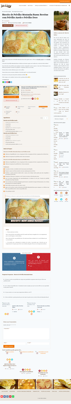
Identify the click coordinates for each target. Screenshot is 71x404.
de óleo (8, 125)
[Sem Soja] (10, 362)
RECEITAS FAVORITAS (65, 1)
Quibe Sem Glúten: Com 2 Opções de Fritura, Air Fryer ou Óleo (9, 366)
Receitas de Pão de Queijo (6, 11)
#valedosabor (11, 261)
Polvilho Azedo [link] (40, 59)
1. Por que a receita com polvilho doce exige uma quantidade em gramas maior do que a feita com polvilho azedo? (25, 280)
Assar (32, 92)
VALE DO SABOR (22, 5)
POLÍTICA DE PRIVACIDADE (64, 391)
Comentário (7, 328)
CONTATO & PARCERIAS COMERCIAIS (58, 5)
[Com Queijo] (33, 99)
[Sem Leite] (12, 360)
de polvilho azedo (10, 129)
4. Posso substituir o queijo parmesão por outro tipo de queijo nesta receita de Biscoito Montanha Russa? (27, 297)
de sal (12, 127)
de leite (8, 124)
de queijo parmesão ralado (13, 131)
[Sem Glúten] (38, 99)
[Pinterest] (7, 82)
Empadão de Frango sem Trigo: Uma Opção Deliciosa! (64, 164)
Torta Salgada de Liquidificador (26, 371)
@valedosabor (7, 264)
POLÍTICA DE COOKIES (45, 391)
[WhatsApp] (3, 82)
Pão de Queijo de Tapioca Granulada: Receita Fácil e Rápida (64, 174)
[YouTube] (2, 396)
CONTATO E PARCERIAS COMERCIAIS (24, 391)
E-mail (29, 342)
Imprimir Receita (7, 25)
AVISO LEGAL (54, 391)
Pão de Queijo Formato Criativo (17, 11)
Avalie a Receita (6, 324)
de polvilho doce (9, 142)
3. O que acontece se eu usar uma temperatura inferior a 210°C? (18, 292)
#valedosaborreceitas (19, 261)
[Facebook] (5, 82)
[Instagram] (7, 396)
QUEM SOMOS (12, 391)
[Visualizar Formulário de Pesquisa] (69, 5)
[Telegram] (11, 82)
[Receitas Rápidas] (35, 99)
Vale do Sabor (28, 90)
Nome (5, 342)
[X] (9, 82)
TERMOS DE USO (36, 391)
